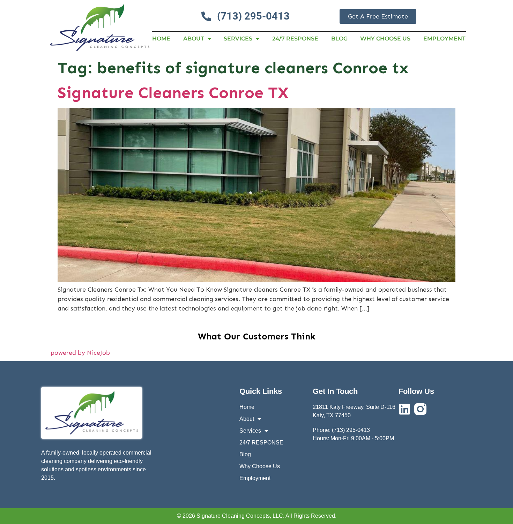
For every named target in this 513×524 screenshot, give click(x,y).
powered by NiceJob (80, 353)
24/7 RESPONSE (295, 38)
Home (161, 38)
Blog (339, 38)
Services (238, 38)
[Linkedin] (405, 409)
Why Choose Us (385, 38)
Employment (444, 38)
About (193, 38)
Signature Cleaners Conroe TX (173, 92)
